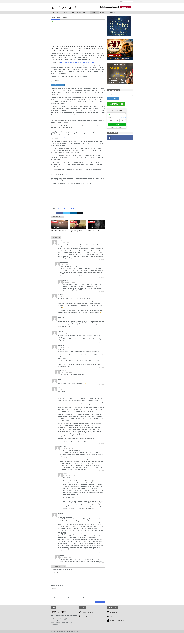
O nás (53, 607)
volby (76, 208)
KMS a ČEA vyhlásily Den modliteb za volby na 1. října (75, 138)
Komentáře (94, 12)
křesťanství (65, 208)
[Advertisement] (78, 196)
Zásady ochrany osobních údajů (117, 620)
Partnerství (84, 616)
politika (71, 208)
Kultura (79, 12)
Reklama (82, 607)
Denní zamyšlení (111, 12)
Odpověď (102, 259)
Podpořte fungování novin (74, 175)
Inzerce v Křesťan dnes (87, 612)
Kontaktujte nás (113, 612)
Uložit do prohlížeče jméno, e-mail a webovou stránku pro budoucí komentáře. (71, 598)
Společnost (86, 12)
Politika (64, 12)
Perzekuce (72, 12)
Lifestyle (102, 12)
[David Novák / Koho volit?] (78, 33)
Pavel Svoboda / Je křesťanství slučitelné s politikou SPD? (77, 62)
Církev (58, 12)
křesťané (58, 208)
